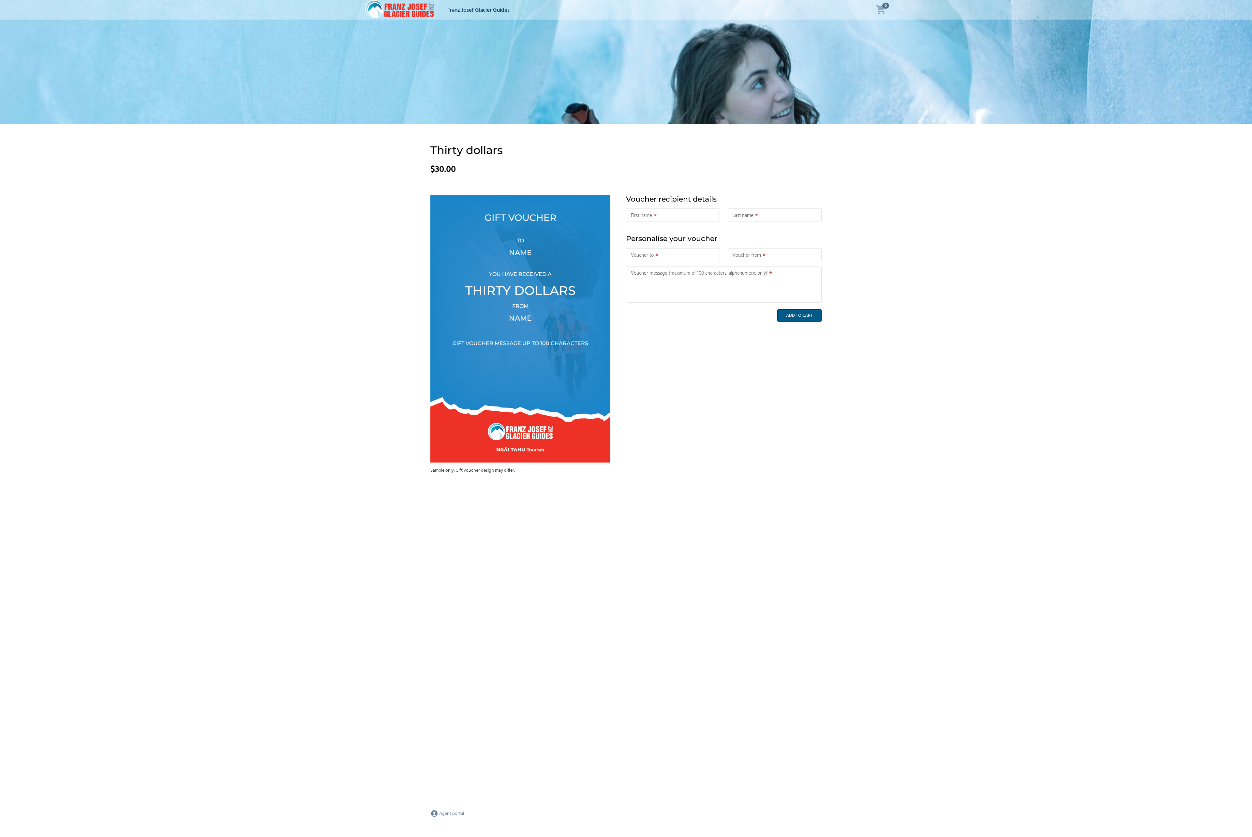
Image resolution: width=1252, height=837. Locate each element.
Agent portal (451, 813)
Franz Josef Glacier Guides (478, 10)
